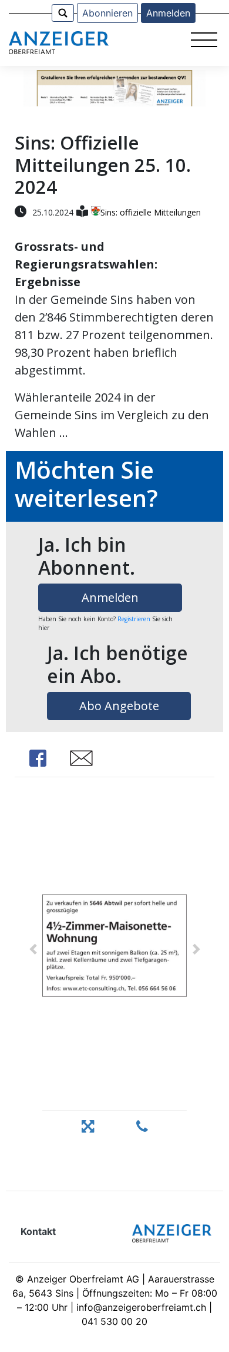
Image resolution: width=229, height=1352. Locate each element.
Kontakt (38, 1231)
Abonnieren (107, 13)
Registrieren (134, 619)
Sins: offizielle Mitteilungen (150, 212)
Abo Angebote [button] (119, 706)
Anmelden (168, 13)
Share (38, 758)
